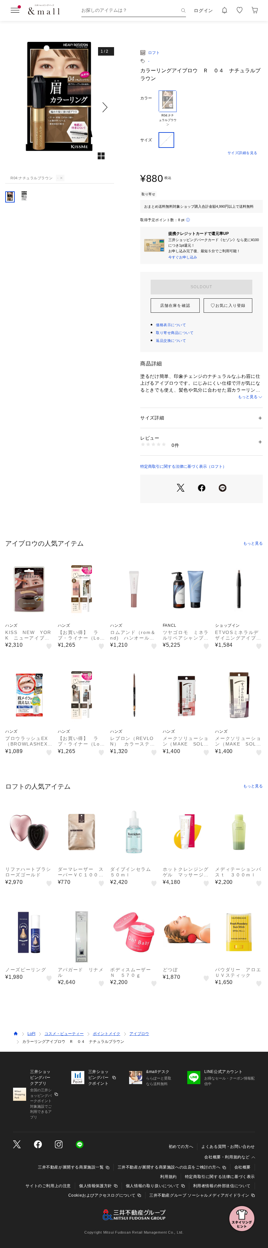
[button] (59, 107)
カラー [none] (146, 98)
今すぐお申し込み (182, 257)
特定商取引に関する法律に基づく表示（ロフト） (183, 466)
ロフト (154, 52)
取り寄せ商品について (175, 333)
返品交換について (171, 341)
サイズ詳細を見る (242, 153)
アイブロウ (139, 1033)
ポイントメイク (106, 1033)
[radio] (168, 108)
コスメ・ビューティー (64, 1033)
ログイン (203, 10)
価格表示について (171, 325)
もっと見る (248, 397)
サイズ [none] (146, 140)
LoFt (31, 1033)
